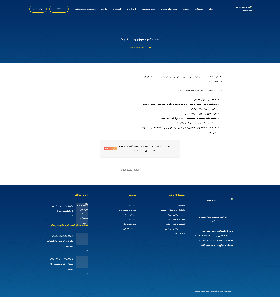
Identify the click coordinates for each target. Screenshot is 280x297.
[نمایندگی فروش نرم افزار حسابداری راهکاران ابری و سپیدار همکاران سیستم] (241, 10)
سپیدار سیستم (130, 215)
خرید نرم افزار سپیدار (176, 215)
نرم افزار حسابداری (177, 234)
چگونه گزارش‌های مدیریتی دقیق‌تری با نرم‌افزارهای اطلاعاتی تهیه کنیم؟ (60, 241)
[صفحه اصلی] (150, 48)
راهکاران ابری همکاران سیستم (172, 210)
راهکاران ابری (130, 220)
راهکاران (181, 206)
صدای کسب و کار (129, 224)
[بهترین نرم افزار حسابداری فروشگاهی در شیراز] (82, 209)
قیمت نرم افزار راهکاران (175, 224)
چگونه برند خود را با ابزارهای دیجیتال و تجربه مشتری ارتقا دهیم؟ (61, 264)
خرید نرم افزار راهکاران (175, 229)
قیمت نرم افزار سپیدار (175, 220)
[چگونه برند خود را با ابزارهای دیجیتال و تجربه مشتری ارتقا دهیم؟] (82, 262)
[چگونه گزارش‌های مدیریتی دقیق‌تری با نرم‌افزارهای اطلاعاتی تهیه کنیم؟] (82, 239)
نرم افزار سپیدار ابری (127, 210)
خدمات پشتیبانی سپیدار (126, 229)
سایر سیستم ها (110, 149)
